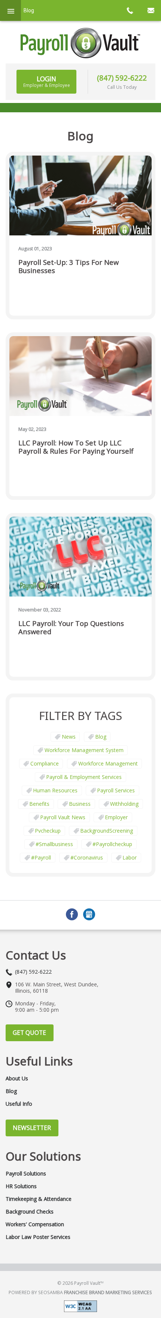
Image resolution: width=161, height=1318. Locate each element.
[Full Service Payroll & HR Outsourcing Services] (80, 43)
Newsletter (32, 1128)
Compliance (44, 763)
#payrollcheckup (112, 844)
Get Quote (29, 1033)
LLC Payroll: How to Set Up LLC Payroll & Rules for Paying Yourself (76, 447)
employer (116, 817)
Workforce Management (108, 763)
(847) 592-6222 (122, 77)
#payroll (41, 857)
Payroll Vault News (62, 817)
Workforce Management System (84, 750)
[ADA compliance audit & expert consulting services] (80, 1305)
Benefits (39, 803)
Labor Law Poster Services (38, 1237)
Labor (129, 857)
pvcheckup (48, 830)
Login (46, 81)
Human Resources (55, 790)
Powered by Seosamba (80, 1292)
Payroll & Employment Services (84, 776)
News (69, 736)
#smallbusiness (54, 844)
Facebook (72, 914)
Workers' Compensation (35, 1224)
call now (129, 10)
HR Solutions (21, 1186)
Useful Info (19, 1103)
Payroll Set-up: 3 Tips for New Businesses (68, 266)
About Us (17, 1078)
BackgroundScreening (106, 830)
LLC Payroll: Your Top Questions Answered (71, 627)
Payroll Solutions (26, 1173)
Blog (100, 736)
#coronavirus (86, 857)
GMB (89, 914)
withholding (124, 803)
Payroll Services (116, 790)
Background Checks (30, 1211)
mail (150, 10)
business (80, 803)
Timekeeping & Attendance (39, 1199)
